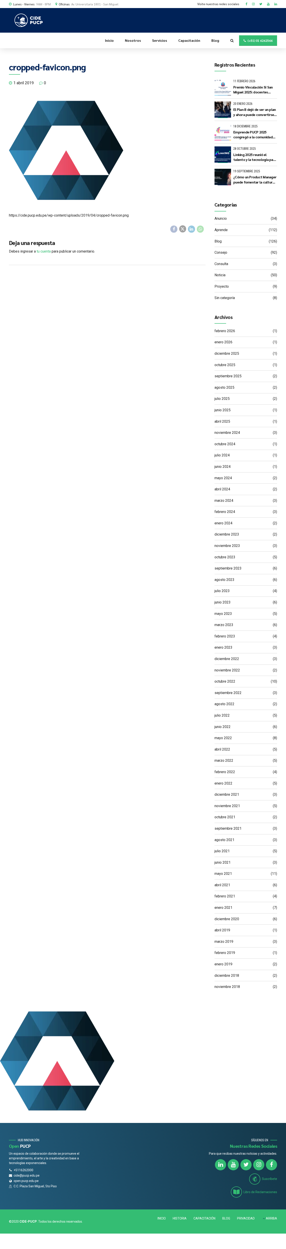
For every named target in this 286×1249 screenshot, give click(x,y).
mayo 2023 (223, 614)
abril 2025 (222, 421)
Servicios (159, 40)
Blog (215, 40)
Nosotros (133, 40)
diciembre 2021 (226, 794)
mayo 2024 (223, 478)
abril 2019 (222, 930)
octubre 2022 (224, 681)
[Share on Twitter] (182, 228)
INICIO (162, 1218)
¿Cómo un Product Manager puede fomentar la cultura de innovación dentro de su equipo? (254, 180)
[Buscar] (232, 40)
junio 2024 (222, 466)
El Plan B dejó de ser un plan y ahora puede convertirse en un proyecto (254, 112)
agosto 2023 (224, 580)
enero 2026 (223, 342)
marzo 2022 (223, 760)
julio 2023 (222, 591)
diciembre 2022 (226, 659)
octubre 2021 (224, 817)
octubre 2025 (224, 365)
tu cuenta (44, 251)
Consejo (220, 252)
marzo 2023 (223, 625)
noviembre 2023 (227, 546)
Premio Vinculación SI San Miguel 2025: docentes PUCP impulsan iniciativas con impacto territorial (253, 90)
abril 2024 (222, 489)
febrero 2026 (224, 331)
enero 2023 (223, 647)
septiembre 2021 (228, 828)
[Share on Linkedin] (191, 229)
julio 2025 (222, 399)
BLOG (226, 1218)
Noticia (219, 275)
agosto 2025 (224, 387)
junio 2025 (222, 410)
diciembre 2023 (226, 534)
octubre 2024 (224, 444)
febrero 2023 (224, 636)
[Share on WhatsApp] (200, 229)
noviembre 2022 (227, 670)
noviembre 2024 (227, 432)
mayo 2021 (223, 873)
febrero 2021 (224, 896)
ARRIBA (271, 1218)
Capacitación (189, 40)
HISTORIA (180, 1218)
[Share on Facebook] (173, 229)
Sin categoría (224, 298)
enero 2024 (223, 523)
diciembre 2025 (226, 353)
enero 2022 (223, 783)
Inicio (109, 40)
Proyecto (221, 286)
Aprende (221, 230)
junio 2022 (222, 727)
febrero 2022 (224, 772)
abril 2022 (222, 749)
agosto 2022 (224, 704)
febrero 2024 (224, 512)
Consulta (221, 264)
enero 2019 (223, 964)
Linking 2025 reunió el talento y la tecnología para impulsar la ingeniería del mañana (254, 157)
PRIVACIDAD (246, 1218)
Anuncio (220, 218)
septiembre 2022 (228, 693)
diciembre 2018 (226, 975)
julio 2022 (222, 715)
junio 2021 (222, 862)
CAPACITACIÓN (204, 1218)
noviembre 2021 (227, 806)
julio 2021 (222, 851)
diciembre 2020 (226, 919)
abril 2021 (222, 885)
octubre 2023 (224, 557)
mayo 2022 (223, 738)
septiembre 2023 (228, 568)
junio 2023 (222, 602)
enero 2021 (223, 907)
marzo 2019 (223, 941)
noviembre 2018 (227, 987)
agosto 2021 (224, 840)
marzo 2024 (223, 500)
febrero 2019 (224, 953)
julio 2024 (222, 455)
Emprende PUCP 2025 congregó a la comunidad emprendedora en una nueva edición (253, 135)
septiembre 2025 (228, 376)
